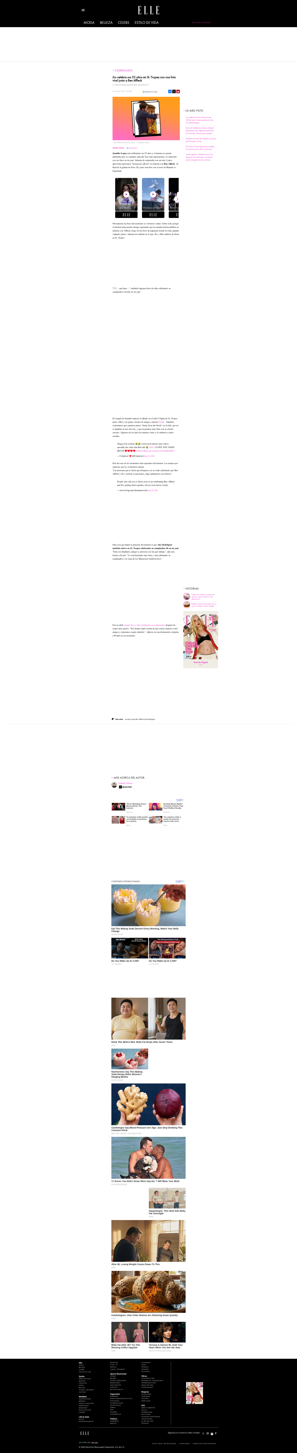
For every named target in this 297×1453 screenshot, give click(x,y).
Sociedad (145, 1371)
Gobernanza (146, 1412)
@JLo (152, 447)
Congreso (146, 1362)
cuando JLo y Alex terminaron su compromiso (144, 624)
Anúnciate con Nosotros (204, 1443)
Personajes (84, 1405)
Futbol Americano (118, 1380)
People (161, 421)
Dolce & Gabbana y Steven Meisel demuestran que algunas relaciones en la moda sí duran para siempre (200, 131)
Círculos (83, 1383)
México (113, 1423)
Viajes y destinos (86, 1403)
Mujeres (113, 1412)
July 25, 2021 (149, 456)
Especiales (145, 1401)
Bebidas (82, 1401)
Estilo (81, 1419)
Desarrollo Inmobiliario (152, 1380)
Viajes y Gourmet (86, 1390)
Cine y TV (114, 1365)
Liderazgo (145, 1396)
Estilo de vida (146, 23)
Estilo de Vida (85, 1410)
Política (113, 1418)
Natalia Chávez (125, 783)
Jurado (82, 1412)
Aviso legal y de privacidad (164, 1443)
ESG (111, 1410)
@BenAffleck (142, 450)
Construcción (148, 1378)
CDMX (143, 1365)
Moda (89, 23)
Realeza (82, 1381)
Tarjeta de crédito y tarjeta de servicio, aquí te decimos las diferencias (202, 596)
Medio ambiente (148, 1408)
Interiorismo (147, 1387)
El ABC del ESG (147, 1421)
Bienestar (83, 1408)
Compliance (184, 1443)
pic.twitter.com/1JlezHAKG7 (162, 450)
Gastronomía (85, 1399)
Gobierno (114, 1421)
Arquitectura (147, 1385)
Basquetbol (115, 1383)
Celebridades (124, 70)
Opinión (145, 1369)
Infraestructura (148, 1383)
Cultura (82, 1392)
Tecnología (115, 1405)
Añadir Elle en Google (151, 92)
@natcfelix (133, 148)
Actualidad (146, 1394)
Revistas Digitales (201, 22)
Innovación (146, 1419)
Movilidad (145, 1414)
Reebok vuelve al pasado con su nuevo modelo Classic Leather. (203, 605)
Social (144, 1410)
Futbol (113, 1376)
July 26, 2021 (153, 490)
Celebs (123, 23)
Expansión (115, 1394)
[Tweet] (174, 91)
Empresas (114, 1396)
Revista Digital (201, 662)
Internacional (116, 1403)
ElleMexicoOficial (217, 1433)
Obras (112, 1407)
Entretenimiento (86, 1421)
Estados (145, 1367)
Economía (114, 1401)
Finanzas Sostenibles (150, 1416)
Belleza (106, 23)
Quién (82, 1376)
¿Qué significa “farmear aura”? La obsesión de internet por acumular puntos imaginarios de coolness (199, 157)
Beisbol (113, 1378)
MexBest (83, 1396)
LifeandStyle (115, 1414)
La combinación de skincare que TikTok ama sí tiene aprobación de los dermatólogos (199, 120)
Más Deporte (115, 1385)
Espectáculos (85, 1379)
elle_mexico (209, 1433)
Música (113, 1367)
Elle (80, 1363)
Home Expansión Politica (121, 1398)
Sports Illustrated (118, 1374)
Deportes (114, 1362)
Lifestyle (114, 1387)
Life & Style (84, 1417)
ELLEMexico (203, 1433)
